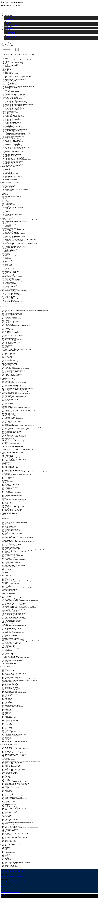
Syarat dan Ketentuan (6, 895)
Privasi (14, 895)
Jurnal (8, 30)
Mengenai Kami (11, 17)
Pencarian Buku (11, 32)
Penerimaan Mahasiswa (12, 25)
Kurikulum (9, 22)
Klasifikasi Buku (11, 33)
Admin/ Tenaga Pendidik (13, 36)
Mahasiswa (9, 37)
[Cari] (17, 49)
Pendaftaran (10, 39)
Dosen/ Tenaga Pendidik (13, 23)
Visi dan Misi (10, 18)
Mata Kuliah (10, 28)
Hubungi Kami (10, 19)
